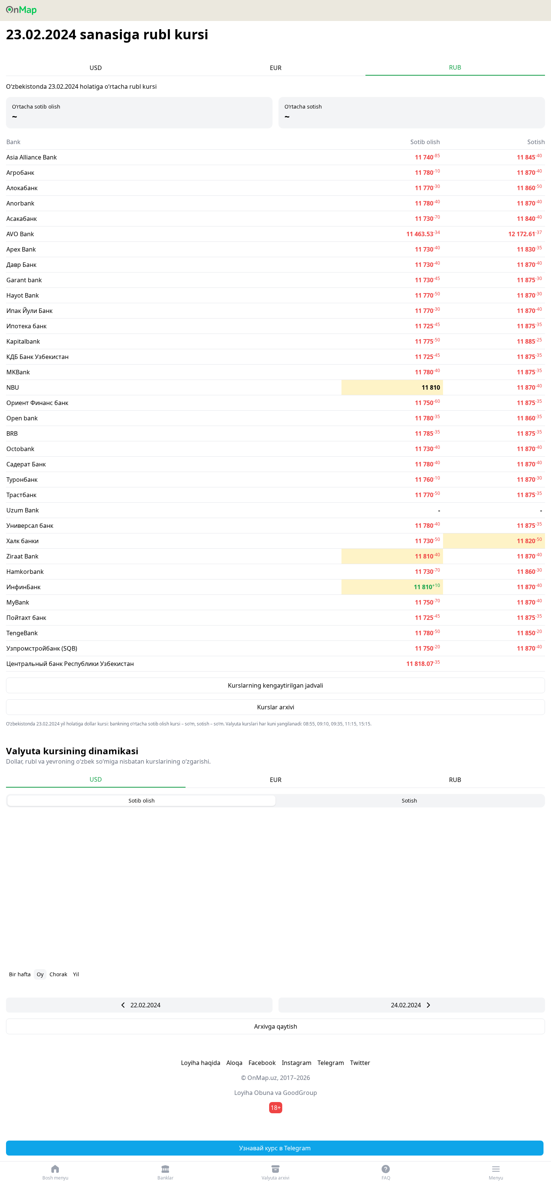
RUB (455, 67)
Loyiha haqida (200, 1063)
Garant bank (24, 280)
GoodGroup (300, 1093)
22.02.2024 (145, 1005)
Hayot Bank (22, 295)
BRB (12, 433)
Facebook (262, 1063)
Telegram (330, 1063)
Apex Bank (21, 249)
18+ (276, 1108)
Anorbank (20, 203)
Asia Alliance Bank (31, 157)
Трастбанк (21, 495)
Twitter (360, 1063)
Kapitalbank (23, 341)
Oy (40, 974)
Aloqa (234, 1063)
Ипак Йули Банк (29, 311)
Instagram (296, 1063)
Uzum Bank (22, 510)
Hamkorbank (25, 571)
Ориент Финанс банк (37, 403)
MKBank (18, 372)
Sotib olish (142, 800)
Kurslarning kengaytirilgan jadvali (275, 685)
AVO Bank (20, 234)
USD (96, 68)
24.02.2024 (406, 1005)
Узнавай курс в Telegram (275, 1148)
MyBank (17, 602)
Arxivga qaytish (275, 1026)
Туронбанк (21, 479)
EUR (275, 68)
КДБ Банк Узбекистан (37, 357)
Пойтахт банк (26, 618)
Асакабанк (21, 218)
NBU (12, 387)
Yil (76, 974)
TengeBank (22, 633)
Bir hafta (20, 974)
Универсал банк (29, 525)
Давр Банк (21, 265)
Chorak (58, 974)
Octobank (20, 449)
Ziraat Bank (22, 556)
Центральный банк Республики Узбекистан (70, 664)
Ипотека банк (26, 326)
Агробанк (20, 172)
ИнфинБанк (23, 587)
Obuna (264, 1093)
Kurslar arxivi (275, 707)
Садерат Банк (26, 464)
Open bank (22, 418)
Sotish (409, 800)
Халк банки (22, 541)
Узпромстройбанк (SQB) (41, 648)
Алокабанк (21, 188)
